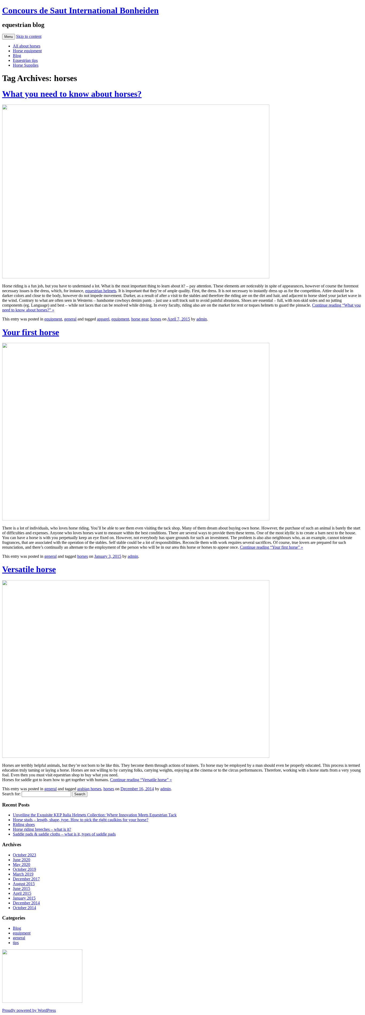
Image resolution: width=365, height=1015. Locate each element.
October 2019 (24, 869)
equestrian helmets (100, 290)
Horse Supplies (25, 65)
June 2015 (21, 888)
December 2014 (26, 903)
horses (155, 319)
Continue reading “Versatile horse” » (141, 779)
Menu (8, 37)
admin (201, 319)
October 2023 (24, 855)
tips (16, 942)
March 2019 (23, 874)
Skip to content (28, 36)
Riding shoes (24, 824)
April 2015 (22, 893)
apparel (103, 319)
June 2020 (21, 859)
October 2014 (24, 907)
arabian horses (89, 789)
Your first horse (30, 332)
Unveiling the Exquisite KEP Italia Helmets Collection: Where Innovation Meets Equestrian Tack (95, 815)
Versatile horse (29, 569)
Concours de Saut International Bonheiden (80, 10)
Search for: (11, 794)
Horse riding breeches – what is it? (42, 829)
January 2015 (24, 898)
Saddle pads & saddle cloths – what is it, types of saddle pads (64, 834)
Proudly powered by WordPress (29, 1010)
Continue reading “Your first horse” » (271, 547)
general (70, 319)
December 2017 (26, 879)
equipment (53, 319)
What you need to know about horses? (72, 94)
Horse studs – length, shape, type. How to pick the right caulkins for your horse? (80, 819)
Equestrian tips (25, 60)
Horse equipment (27, 51)
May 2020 (21, 864)
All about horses (26, 46)
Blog (17, 55)
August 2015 (24, 883)
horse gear (139, 319)
